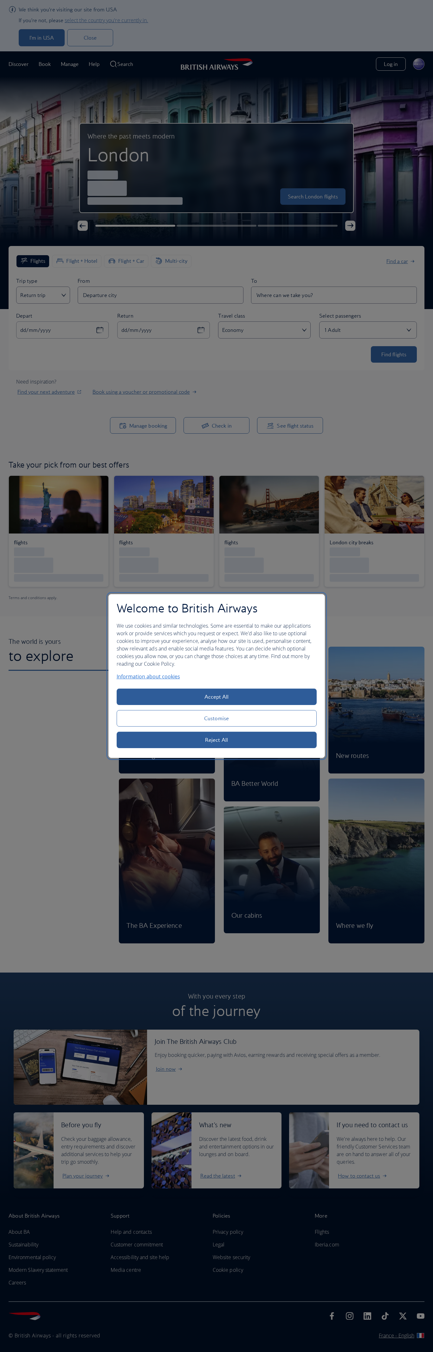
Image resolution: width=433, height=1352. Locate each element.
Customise (216, 718)
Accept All (216, 697)
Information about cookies (148, 676)
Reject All (216, 740)
